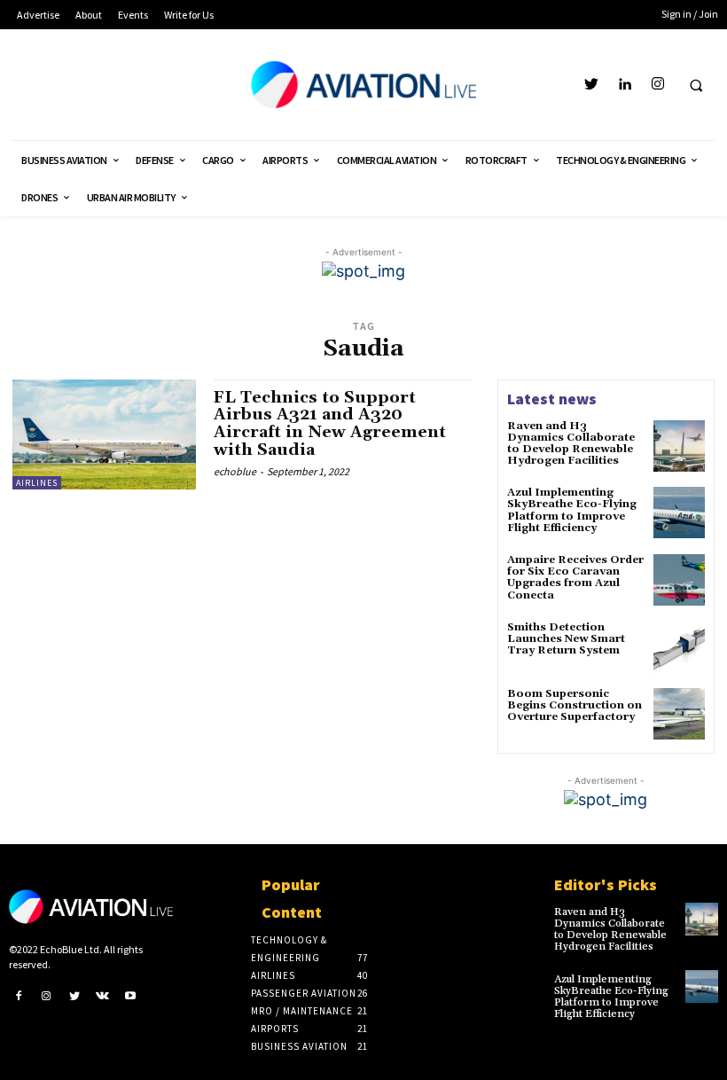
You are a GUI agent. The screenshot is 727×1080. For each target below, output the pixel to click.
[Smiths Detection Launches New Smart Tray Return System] (679, 647)
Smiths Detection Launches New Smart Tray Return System (566, 639)
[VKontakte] (103, 996)
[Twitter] (592, 85)
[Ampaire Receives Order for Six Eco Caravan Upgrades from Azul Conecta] (679, 580)
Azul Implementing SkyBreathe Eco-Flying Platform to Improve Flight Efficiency (572, 510)
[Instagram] (657, 85)
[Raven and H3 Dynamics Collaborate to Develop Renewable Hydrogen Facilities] (679, 446)
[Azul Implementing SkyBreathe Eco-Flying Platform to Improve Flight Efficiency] (679, 512)
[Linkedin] (625, 85)
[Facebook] (18, 996)
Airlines (37, 483)
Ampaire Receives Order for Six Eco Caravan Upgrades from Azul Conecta (575, 577)
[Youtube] (130, 996)
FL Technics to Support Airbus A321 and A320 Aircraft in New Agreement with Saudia (330, 423)
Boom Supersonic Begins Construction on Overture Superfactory (574, 705)
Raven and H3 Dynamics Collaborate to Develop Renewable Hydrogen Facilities (571, 443)
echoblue (235, 471)
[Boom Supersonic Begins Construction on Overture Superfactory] (679, 714)
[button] (696, 85)
